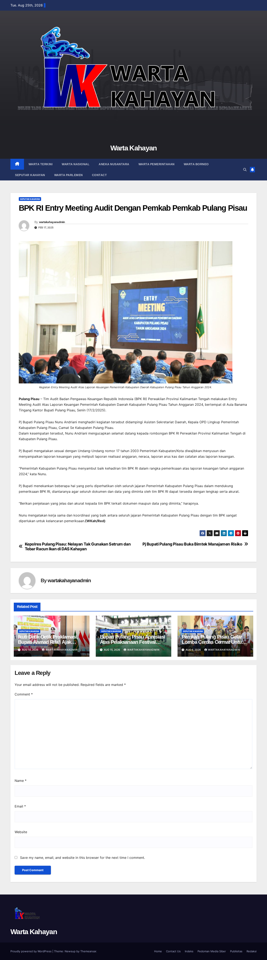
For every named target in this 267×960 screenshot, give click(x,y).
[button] (245, 170)
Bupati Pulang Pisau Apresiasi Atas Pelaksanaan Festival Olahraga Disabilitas (132, 642)
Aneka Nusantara (114, 164)
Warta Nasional (75, 164)
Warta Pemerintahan (157, 164)
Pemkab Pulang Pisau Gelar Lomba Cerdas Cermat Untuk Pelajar (213, 642)
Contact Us (173, 951)
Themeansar (88, 951)
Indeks (189, 951)
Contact (99, 175)
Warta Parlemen (68, 175)
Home (158, 951)
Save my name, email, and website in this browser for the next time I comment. (82, 857)
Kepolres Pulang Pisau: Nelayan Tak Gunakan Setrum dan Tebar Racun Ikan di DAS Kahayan (78, 546)
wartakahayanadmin (52, 222)
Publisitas (236, 951)
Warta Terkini (41, 164)
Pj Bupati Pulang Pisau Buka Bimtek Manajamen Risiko (192, 544)
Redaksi (252, 951)
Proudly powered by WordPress (31, 951)
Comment (24, 694)
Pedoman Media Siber (212, 951)
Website (21, 832)
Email (20, 806)
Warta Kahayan (133, 148)
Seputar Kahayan (30, 175)
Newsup (70, 951)
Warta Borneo (196, 164)
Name (20, 781)
